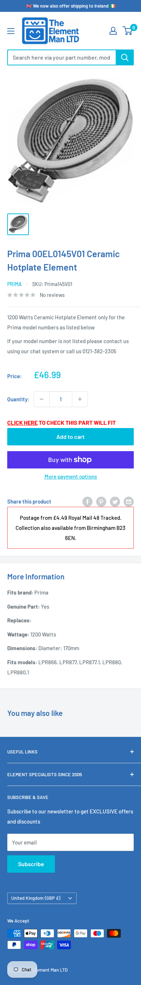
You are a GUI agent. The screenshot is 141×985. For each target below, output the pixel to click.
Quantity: (18, 399)
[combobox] (61, 57)
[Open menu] (10, 31)
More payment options (70, 476)
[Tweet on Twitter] (115, 501)
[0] (127, 30)
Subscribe (31, 863)
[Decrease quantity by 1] (41, 399)
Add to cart (70, 436)
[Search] (125, 57)
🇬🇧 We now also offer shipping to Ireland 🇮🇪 (70, 6)
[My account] (113, 31)
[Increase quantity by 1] (79, 399)
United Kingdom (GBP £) (35, 898)
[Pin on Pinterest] (101, 501)
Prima (14, 284)
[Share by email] (129, 501)
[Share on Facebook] (87, 501)
